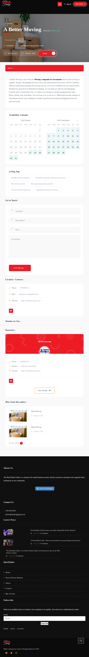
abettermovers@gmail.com (31, 45)
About (8, 583)
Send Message (19, 268)
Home (10, 68)
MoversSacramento (18, 184)
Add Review (12, 53)
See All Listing (14, 443)
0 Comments (44, 533)
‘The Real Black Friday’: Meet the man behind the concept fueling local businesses (55, 540)
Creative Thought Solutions (25, 649)
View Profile (43, 390)
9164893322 (10, 45)
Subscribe (44, 623)
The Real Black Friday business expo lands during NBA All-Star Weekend (52, 530)
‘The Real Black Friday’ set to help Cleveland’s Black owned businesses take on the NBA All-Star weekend (33, 552)
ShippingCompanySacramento (47, 190)
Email (6, 615)
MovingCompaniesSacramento (42, 184)
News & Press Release (14, 578)
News (13, 628)
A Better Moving (36, 411)
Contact (9, 588)
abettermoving (55, 31)
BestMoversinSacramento (20, 178)
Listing (20, 628)
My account (10, 594)
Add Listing (79, 4)
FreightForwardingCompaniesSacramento (50, 178)
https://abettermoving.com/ (31, 301)
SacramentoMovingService (21, 190)
